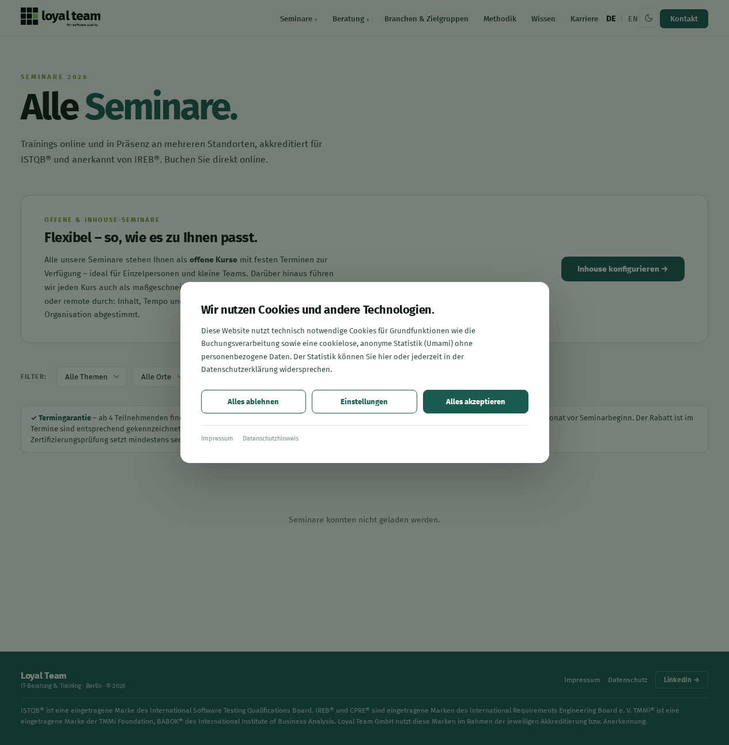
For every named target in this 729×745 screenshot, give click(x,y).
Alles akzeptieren (475, 401)
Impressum (217, 438)
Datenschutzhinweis (271, 438)
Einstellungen (364, 401)
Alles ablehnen (253, 401)
